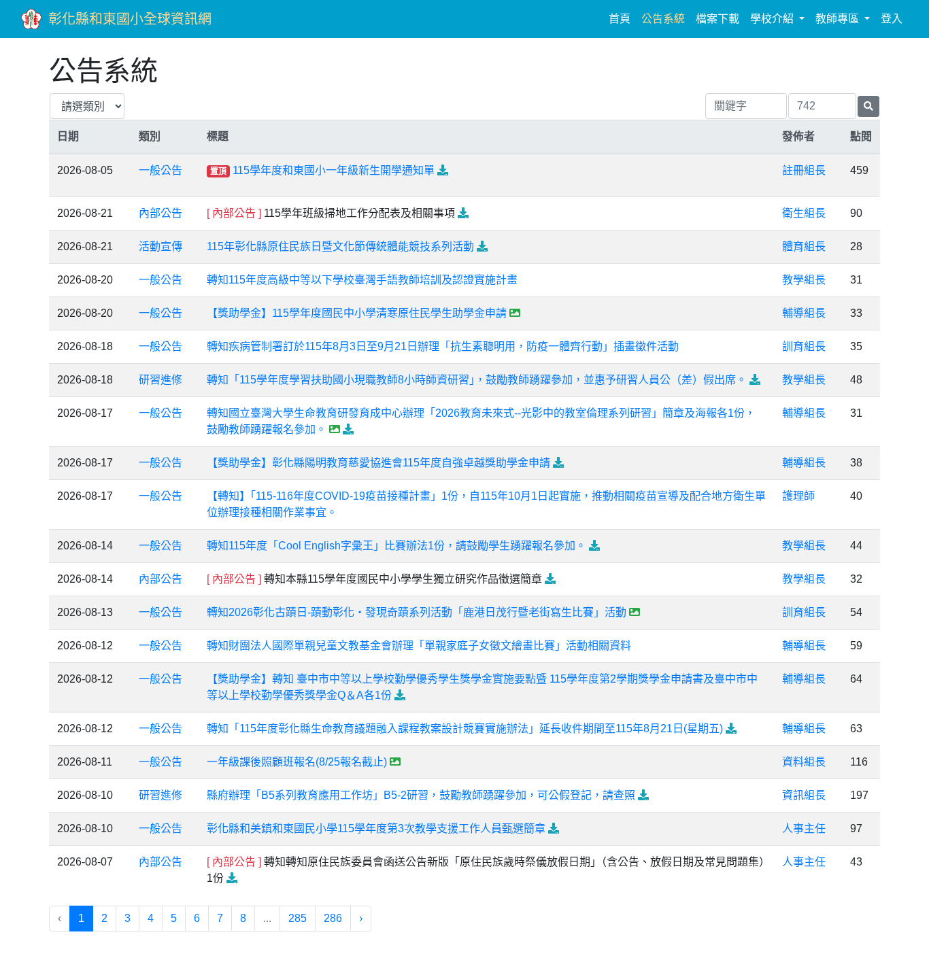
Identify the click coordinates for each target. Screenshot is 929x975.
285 (297, 918)
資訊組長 (804, 795)
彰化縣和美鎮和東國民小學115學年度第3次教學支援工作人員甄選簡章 (376, 828)
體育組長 (804, 246)
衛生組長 (804, 213)
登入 (891, 18)
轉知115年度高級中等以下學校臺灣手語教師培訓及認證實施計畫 (362, 280)
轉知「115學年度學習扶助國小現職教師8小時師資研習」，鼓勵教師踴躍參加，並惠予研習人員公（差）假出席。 (477, 380)
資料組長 (804, 762)
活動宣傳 (160, 246)
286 (333, 918)
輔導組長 (804, 313)
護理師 (798, 496)
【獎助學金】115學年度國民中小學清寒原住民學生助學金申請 (357, 313)
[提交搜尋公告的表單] (868, 106)
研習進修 (160, 380)
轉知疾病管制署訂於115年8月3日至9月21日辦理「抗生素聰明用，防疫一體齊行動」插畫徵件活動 (443, 346)
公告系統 (663, 18)
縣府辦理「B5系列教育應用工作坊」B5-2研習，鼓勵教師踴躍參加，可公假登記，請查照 (421, 795)
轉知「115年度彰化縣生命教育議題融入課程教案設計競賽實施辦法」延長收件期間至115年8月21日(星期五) (465, 728)
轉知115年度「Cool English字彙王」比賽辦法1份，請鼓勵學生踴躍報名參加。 (396, 545)
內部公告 (160, 213)
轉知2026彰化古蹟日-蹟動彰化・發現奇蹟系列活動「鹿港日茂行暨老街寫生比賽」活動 (416, 612)
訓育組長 (804, 346)
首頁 (622, 18)
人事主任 (804, 828)
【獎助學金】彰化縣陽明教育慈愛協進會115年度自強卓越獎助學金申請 (378, 462)
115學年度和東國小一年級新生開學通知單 (334, 170)
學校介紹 (773, 18)
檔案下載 (717, 18)
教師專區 (838, 18)
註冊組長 (804, 170)
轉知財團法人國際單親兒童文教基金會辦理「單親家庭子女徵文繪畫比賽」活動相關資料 (419, 645)
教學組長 (804, 280)
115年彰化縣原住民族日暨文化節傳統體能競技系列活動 (340, 246)
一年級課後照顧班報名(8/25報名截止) (297, 762)
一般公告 (160, 170)
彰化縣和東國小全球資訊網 (130, 19)
